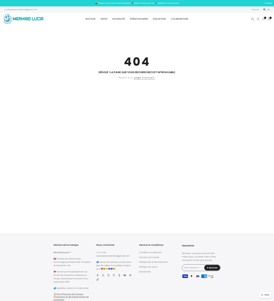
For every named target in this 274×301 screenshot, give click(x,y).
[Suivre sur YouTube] (124, 275)
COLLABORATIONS (179, 18)
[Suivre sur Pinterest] (114, 275)
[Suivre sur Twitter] (103, 275)
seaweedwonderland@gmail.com (22, 9)
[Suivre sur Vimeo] (130, 275)
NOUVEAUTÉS (118, 18)
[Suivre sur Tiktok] (97, 279)
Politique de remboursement (153, 262)
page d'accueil (144, 77)
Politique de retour (148, 267)
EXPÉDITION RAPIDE (139, 18)
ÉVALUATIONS (159, 18)
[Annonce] (137, 3)
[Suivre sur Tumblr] (119, 275)
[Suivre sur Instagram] (108, 275)
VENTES (103, 18)
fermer (6, 3)
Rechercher (145, 271)
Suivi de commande (149, 257)
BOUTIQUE (90, 18)
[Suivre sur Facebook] (97, 275)
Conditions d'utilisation (150, 252)
